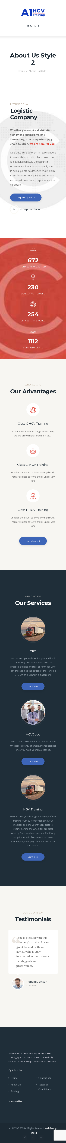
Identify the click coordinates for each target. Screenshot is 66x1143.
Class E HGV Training (33, 510)
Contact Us (44, 1077)
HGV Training (33, 809)
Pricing (15, 1091)
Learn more (32, 686)
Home (21, 71)
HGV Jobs (33, 734)
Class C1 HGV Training (33, 464)
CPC (33, 651)
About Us (16, 1084)
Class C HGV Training (33, 423)
